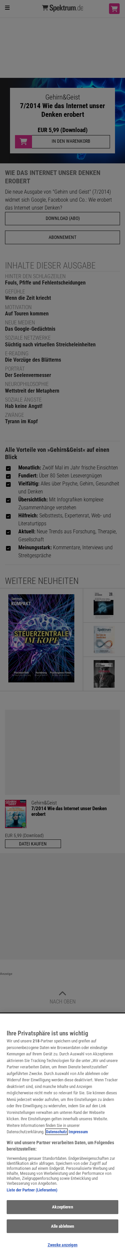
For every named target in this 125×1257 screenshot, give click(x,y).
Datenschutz (56, 1131)
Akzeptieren (62, 1206)
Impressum (78, 1131)
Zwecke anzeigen (63, 1244)
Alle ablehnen (62, 1226)
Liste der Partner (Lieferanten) (32, 1189)
